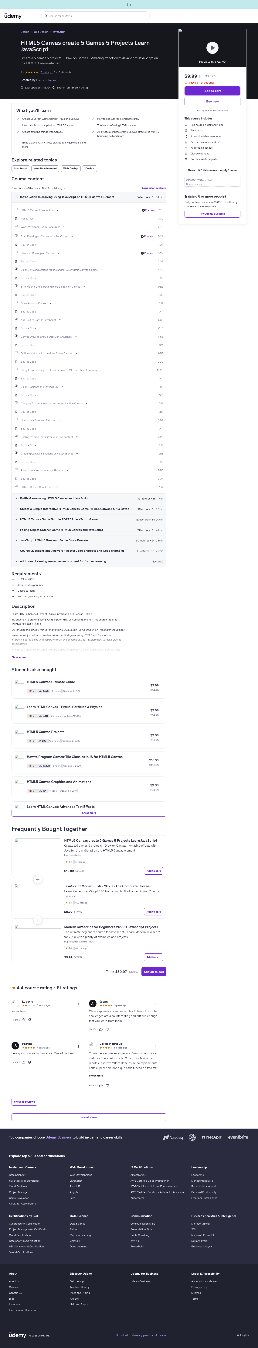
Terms (195, 1298)
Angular (74, 1192)
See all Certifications (21, 1252)
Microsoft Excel (200, 1223)
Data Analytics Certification (25, 1241)
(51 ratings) (46, 72)
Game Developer (19, 1198)
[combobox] (95, 15)
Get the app (77, 1281)
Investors (14, 1304)
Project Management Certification (29, 1229)
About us (14, 1281)
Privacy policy (199, 1287)
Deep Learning (78, 1246)
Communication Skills (143, 1223)
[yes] (23, 1020)
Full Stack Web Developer (24, 1180)
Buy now (212, 101)
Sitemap (196, 1292)
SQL (193, 1229)
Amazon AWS (138, 1175)
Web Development (81, 1175)
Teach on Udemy (79, 1287)
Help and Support (80, 1304)
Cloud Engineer (18, 1186)
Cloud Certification (20, 1235)
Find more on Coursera (22, 1310)
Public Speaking (140, 1235)
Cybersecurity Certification (24, 1223)
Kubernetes (137, 1198)
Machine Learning (80, 1235)
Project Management (203, 1186)
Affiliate (74, 1298)
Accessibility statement (205, 1281)
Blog (12, 1298)
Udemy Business (59, 1137)
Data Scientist (17, 1175)
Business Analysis (201, 1246)
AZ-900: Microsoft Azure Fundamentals (154, 1186)
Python (74, 1229)
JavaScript (59, 31)
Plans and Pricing (80, 1292)
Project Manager (19, 1192)
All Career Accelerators (22, 1203)
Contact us (15, 1292)
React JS (75, 1186)
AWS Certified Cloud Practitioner (150, 1180)
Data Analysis (199, 1241)
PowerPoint (137, 1246)
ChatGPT (75, 1241)
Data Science (77, 1223)
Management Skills (202, 1180)
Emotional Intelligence (204, 1198)
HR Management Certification (26, 1246)
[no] (30, 1020)
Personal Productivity (203, 1192)
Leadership (198, 1175)
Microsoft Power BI (202, 1235)
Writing (135, 1241)
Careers (13, 1287)
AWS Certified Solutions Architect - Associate (157, 1192)
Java (72, 1198)
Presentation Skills (141, 1229)
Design (25, 31)
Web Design (41, 31)
